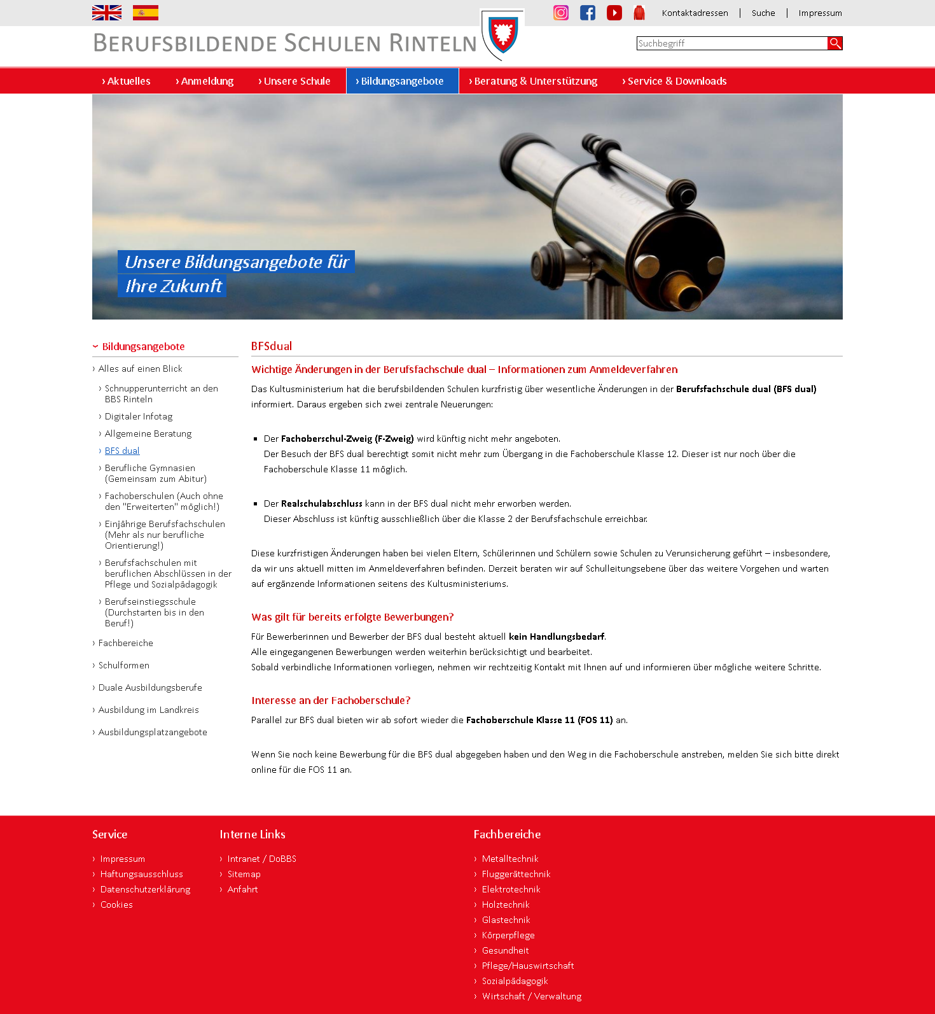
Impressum (821, 13)
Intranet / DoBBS (262, 858)
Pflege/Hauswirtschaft (528, 965)
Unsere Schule (297, 80)
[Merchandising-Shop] (639, 12)
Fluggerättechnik (516, 873)
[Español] (145, 12)
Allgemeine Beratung (148, 433)
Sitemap (244, 873)
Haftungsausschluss (141, 873)
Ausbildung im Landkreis (149, 709)
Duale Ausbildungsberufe (150, 687)
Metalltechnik (510, 858)
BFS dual (122, 450)
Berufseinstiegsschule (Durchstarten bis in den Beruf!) (154, 612)
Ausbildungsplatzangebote (153, 731)
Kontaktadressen (695, 13)
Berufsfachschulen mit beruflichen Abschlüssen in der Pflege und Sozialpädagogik (168, 573)
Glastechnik (506, 919)
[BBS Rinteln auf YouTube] (614, 12)
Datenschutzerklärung (145, 889)
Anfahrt (243, 889)
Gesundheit (505, 950)
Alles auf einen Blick (141, 368)
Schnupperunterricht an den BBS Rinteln (161, 393)
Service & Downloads (677, 80)
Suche (763, 13)
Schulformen (124, 664)
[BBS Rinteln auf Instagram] (561, 12)
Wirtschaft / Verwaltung (531, 995)
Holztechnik (506, 904)
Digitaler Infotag (138, 416)
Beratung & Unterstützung (535, 80)
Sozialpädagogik (515, 980)
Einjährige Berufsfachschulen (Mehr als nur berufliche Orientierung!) (165, 534)
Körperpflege (508, 934)
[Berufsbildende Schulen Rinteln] (308, 33)
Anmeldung (207, 80)
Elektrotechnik (511, 889)
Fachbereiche (126, 642)
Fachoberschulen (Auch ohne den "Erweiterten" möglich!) (164, 501)
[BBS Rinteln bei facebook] (587, 12)
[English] (106, 12)
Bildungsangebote (402, 80)
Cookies (116, 904)
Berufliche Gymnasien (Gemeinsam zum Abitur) (156, 473)
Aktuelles (129, 80)
